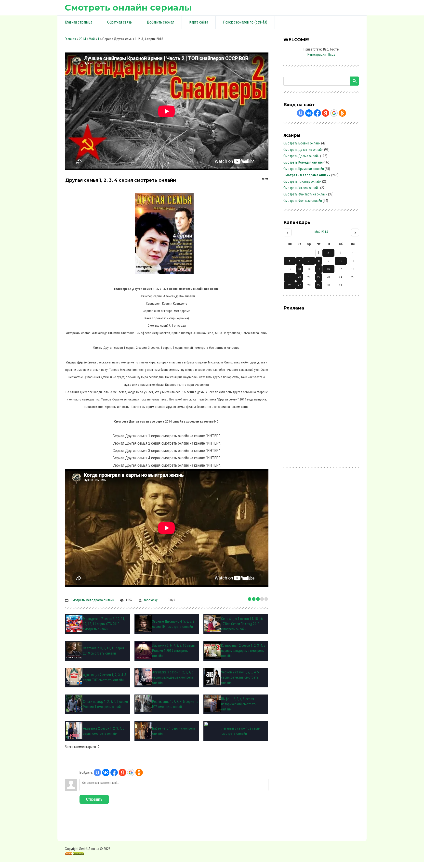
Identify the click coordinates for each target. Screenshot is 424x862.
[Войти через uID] (97, 772)
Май (92, 39)
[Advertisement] (320, 386)
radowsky (151, 600)
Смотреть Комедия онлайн (303, 162)
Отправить (94, 799)
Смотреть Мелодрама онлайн (92, 600)
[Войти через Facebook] (114, 772)
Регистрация (316, 54)
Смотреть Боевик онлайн (301, 143)
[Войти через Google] (130, 772)
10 (340, 261)
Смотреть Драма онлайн (301, 156)
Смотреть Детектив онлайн (303, 150)
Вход (331, 54)
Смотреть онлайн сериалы (128, 7)
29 (318, 285)
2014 (82, 39)
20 (299, 277)
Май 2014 (321, 232)
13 (299, 269)
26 (289, 285)
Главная (70, 39)
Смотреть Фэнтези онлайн (302, 201)
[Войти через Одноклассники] (139, 772)
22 (318, 277)
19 (289, 277)
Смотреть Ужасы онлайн (301, 188)
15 (318, 269)
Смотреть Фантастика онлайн (305, 194)
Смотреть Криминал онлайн (303, 169)
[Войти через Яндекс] (122, 772)
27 (299, 285)
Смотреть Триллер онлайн (302, 181)
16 (328, 269)
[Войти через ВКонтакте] (105, 772)
